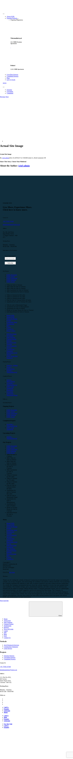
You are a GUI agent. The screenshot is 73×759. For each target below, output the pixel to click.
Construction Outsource (10, 350)
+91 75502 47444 (8, 221)
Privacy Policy (11, 331)
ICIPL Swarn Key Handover (12, 357)
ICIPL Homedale (12, 275)
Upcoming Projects (9, 657)
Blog (8, 325)
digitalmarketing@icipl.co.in (11, 224)
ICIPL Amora (11, 276)
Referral (9, 341)
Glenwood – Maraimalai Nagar (12, 394)
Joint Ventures (11, 337)
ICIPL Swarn (11, 282)
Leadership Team (12, 322)
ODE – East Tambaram (10, 387)
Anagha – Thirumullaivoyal (12, 371)
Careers (9, 557)
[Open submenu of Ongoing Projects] (18, 18)
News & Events (11, 342)
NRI (5, 632)
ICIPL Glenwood (12, 278)
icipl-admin (5, 158)
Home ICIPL (11, 315)
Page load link (4, 600)
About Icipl (7, 620)
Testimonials (10, 324)
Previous (2, 97)
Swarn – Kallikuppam (10, 368)
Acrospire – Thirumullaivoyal (12, 384)
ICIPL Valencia (11, 280)
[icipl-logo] (10, 10)
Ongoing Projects (9, 656)
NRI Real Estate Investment (11, 335)
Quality (9, 320)
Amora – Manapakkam (11, 380)
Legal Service (8, 648)
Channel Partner (11, 339)
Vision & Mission (12, 319)
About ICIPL (11, 317)
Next (7, 97)
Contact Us (10, 329)
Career (9, 327)
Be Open (12, 572)
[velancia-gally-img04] (30, 141)
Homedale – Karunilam (10, 391)
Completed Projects (9, 659)
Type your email (10, 256)
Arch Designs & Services (11, 346)
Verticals (9, 344)
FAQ (5, 636)
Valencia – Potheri (12, 365)
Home (6, 619)
